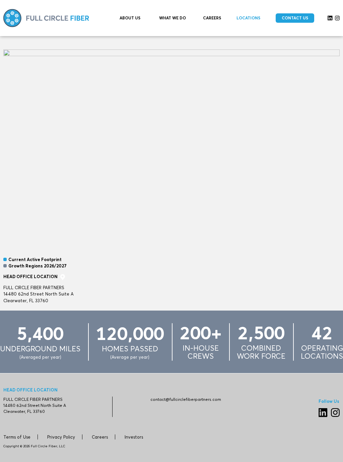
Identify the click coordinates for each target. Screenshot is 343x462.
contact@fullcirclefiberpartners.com (185, 399)
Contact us (295, 17)
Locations (248, 17)
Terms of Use (16, 437)
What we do (172, 17)
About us (130, 17)
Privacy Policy (61, 437)
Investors (134, 437)
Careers (212, 17)
